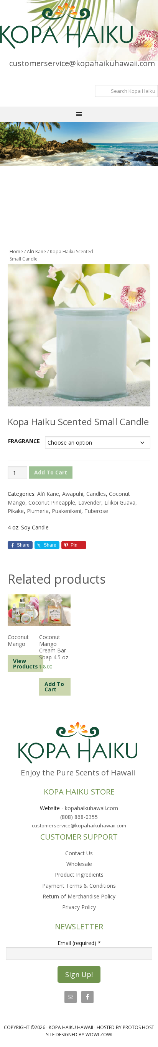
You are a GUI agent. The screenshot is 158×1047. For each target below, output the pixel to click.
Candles (96, 493)
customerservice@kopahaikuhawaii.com (82, 63)
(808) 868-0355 (79, 816)
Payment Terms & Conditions (79, 885)
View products (25, 663)
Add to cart (50, 472)
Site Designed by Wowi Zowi (79, 1034)
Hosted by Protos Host (125, 1027)
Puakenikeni (66, 511)
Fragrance (24, 441)
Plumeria (38, 511)
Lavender (89, 502)
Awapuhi (72, 493)
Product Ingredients (79, 874)
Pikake (16, 511)
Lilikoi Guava (119, 502)
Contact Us (79, 853)
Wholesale (79, 863)
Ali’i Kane (36, 251)
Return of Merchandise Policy (79, 896)
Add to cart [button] (54, 686)
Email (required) (79, 943)
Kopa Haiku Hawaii (79, 26)
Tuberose (96, 511)
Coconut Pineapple (51, 502)
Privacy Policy (79, 907)
